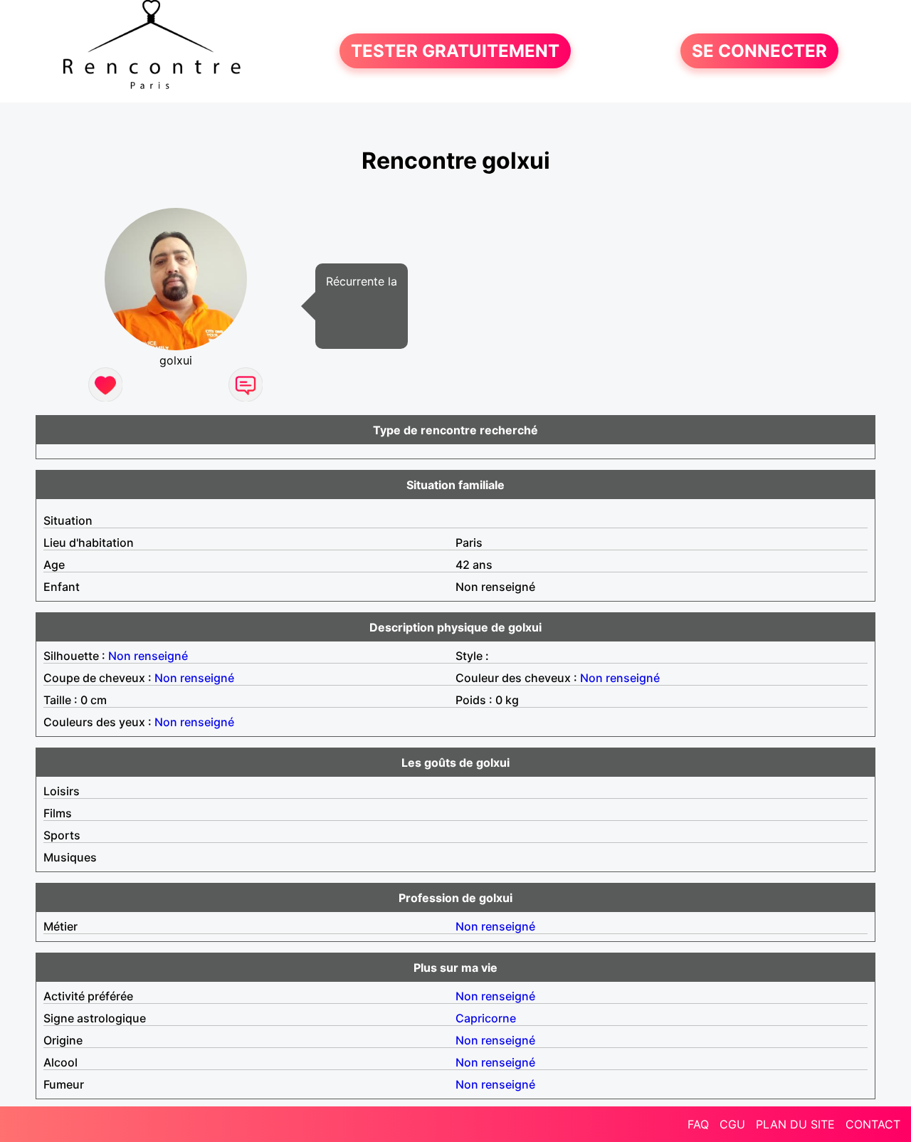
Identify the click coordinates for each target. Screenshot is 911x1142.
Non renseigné (148, 656)
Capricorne (486, 1018)
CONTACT (873, 1124)
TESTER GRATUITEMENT (455, 51)
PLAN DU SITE (795, 1124)
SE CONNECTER (759, 51)
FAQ (698, 1124)
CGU (732, 1124)
